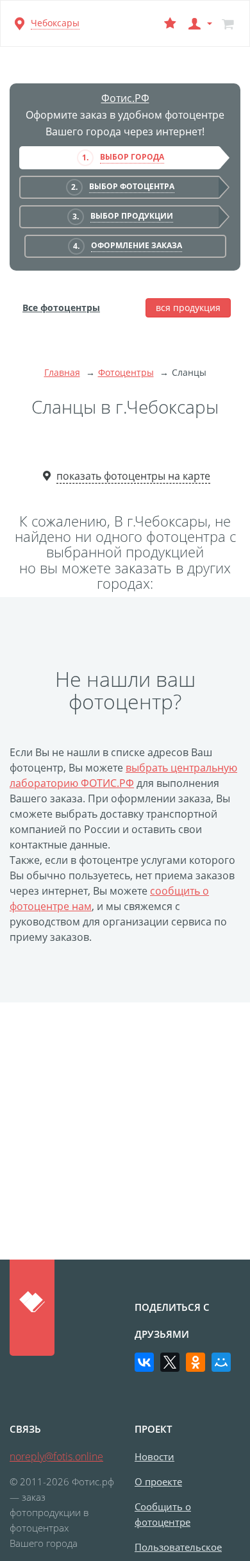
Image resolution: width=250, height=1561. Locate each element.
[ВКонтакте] (144, 1362)
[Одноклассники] (195, 1362)
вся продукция (188, 307)
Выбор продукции (131, 215)
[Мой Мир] (221, 1362)
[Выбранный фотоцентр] (170, 23)
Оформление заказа (136, 245)
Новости (154, 1456)
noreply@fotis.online (56, 1456)
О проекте (158, 1481)
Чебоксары (55, 23)
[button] (198, 23)
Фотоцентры (126, 372)
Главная (62, 372)
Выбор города (132, 156)
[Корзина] (227, 23)
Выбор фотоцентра (131, 186)
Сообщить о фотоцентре (163, 1514)
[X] (169, 1362)
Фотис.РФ (125, 98)
